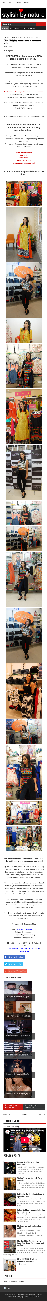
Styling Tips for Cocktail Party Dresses (29, 1179)
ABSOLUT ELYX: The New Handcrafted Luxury (27, 1260)
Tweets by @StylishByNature (13, 1281)
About (11, 2)
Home (4, 2)
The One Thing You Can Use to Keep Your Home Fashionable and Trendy (30, 1243)
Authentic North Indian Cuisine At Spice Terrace (31, 1195)
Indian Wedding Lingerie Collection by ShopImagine (31, 1211)
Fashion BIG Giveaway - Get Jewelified (28, 1163)
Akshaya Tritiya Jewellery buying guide (30, 1227)
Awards (26, 2)
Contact (18, 2)
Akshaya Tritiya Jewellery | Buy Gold (24, 28)
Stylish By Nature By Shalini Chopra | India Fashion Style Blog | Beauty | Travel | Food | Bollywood (25, 1296)
